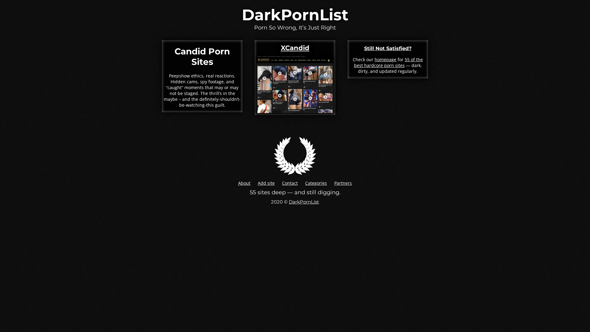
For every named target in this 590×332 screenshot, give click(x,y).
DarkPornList (295, 15)
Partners (343, 183)
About (244, 183)
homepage (385, 59)
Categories (316, 183)
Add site (266, 183)
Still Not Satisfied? (387, 48)
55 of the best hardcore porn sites (388, 62)
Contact (290, 183)
